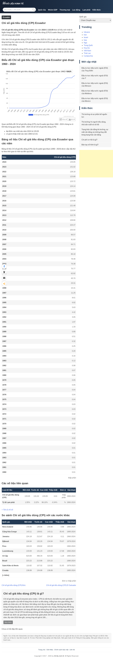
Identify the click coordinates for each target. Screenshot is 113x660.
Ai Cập (5, 556)
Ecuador (6, 17)
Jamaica (5, 536)
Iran (85, 35)
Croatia (5, 570)
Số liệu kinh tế (15, 3)
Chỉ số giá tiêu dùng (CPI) (10, 496)
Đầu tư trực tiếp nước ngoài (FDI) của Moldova (95, 92)
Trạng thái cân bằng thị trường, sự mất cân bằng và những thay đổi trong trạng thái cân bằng (95, 132)
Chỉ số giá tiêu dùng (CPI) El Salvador (61, 585)
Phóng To (68, 71)
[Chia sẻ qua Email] (4, 277)
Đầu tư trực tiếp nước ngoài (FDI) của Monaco (95, 84)
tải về (73, 119)
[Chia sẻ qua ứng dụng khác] (4, 283)
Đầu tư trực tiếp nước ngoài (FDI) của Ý (95, 77)
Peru (4, 546)
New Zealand (7, 527)
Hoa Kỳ (87, 48)
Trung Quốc (88, 45)
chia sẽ (64, 119)
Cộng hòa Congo (9, 532)
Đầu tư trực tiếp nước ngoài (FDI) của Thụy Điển (95, 69)
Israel (86, 37)
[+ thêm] (5, 575)
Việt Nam (87, 51)
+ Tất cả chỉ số (7, 510)
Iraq (85, 40)
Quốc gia (82, 17)
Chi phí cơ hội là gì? (89, 140)
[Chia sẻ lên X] (4, 272)
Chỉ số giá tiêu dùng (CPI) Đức (14, 585)
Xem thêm (8, 622)
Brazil (4, 561)
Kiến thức (96, 10)
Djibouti (5, 541)
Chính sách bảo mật (61, 650)
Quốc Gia (42, 10)
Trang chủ (41, 650)
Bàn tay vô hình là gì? (90, 145)
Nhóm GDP (52, 10)
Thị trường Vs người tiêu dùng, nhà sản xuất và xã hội (94, 123)
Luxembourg (7, 551)
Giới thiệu (49, 650)
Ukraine (87, 32)
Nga (85, 43)
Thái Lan (87, 53)
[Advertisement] (96, 163)
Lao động (76, 10)
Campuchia (88, 56)
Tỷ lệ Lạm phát (8, 502)
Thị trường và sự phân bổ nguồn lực (94, 115)
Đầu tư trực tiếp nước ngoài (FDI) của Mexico (95, 99)
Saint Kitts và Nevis (10, 565)
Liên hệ (72, 650)
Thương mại (65, 10)
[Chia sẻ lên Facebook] (4, 266)
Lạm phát (86, 10)
